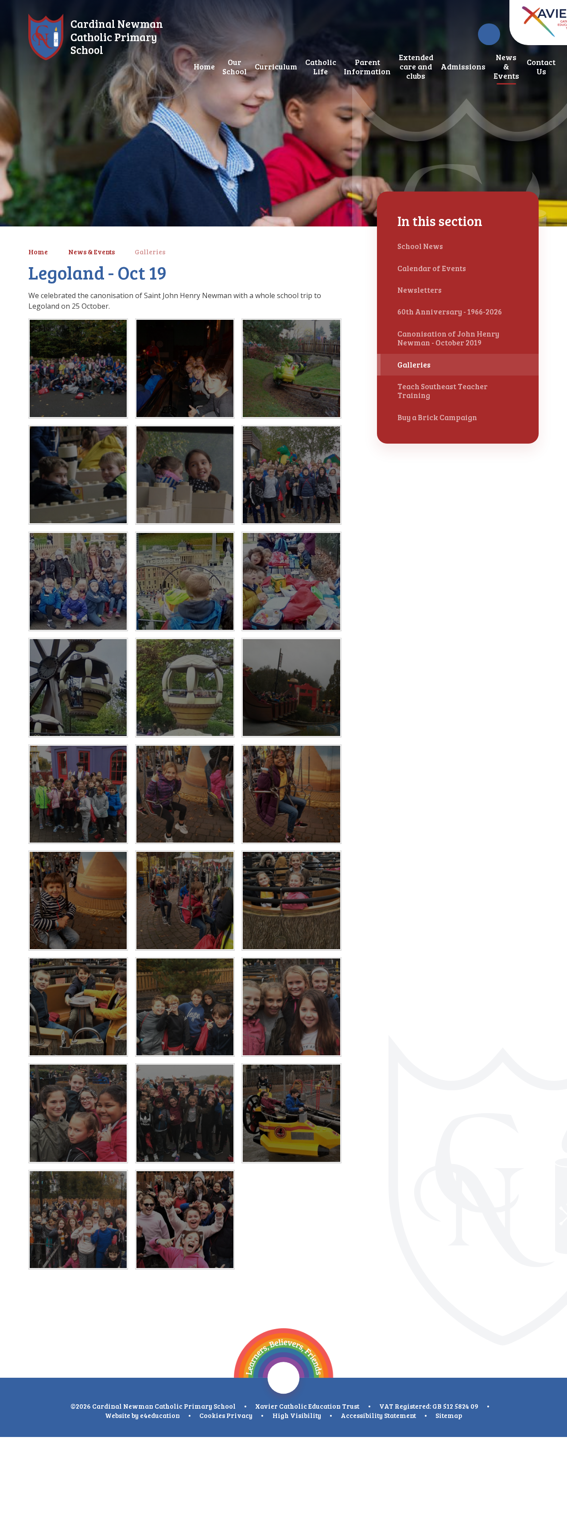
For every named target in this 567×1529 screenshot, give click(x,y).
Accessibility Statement (378, 1415)
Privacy (239, 1415)
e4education (160, 1415)
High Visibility (296, 1415)
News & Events (91, 251)
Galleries (150, 251)
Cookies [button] (212, 1415)
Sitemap (448, 1415)
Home (38, 251)
